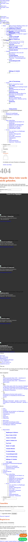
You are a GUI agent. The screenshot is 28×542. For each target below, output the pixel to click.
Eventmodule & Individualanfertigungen (12, 110)
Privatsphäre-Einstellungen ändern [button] (11, 422)
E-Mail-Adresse (7, 522)
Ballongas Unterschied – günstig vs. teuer (13, 401)
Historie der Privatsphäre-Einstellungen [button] (12, 423)
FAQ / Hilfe (12, 135)
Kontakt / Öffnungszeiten (15, 134)
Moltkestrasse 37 (4, 358)
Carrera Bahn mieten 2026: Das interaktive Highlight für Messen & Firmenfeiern (15, 386)
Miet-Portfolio (6, 23)
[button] (4, 25)
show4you (2, 355)
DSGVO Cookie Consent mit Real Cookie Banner (12, 541)
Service (4, 119)
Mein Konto (6, 420)
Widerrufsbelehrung (13, 140)
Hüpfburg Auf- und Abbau (15, 125)
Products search (6, 144)
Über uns (5, 116)
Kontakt (5, 410)
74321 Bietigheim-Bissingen (6, 359)
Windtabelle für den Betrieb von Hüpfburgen (13, 411)
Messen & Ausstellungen (12, 113)
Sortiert (7, 82)
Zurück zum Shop (7, 164)
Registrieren (3, 538)
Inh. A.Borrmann (4, 357)
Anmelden (14, 513)
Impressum (5, 416)
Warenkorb (11, 132)
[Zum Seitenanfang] (0, 427)
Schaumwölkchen (7, 117)
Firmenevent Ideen (10, 468)
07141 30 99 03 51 (6, 362)
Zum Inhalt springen (5, 0)
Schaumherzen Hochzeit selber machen (12, 394)
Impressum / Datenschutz (15, 142)
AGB (10, 139)
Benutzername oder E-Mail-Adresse (12, 506)
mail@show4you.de (4, 363)
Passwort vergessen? (5, 516)
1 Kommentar (14, 395)
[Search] (3, 46)
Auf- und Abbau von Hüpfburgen (17, 131)
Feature (7, 24)
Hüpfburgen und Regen (14, 127)
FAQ (4, 408)
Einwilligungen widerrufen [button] (9, 424)
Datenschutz (6, 418)
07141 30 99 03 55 (4, 361)
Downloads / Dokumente (15, 136)
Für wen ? (5, 111)
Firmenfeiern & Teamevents (12, 114)
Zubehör (8, 51)
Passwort (5, 510)
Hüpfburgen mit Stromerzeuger (16, 124)
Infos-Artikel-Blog (10, 120)
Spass (7, 40)
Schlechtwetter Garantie (14, 128)
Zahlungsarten (12, 138)
